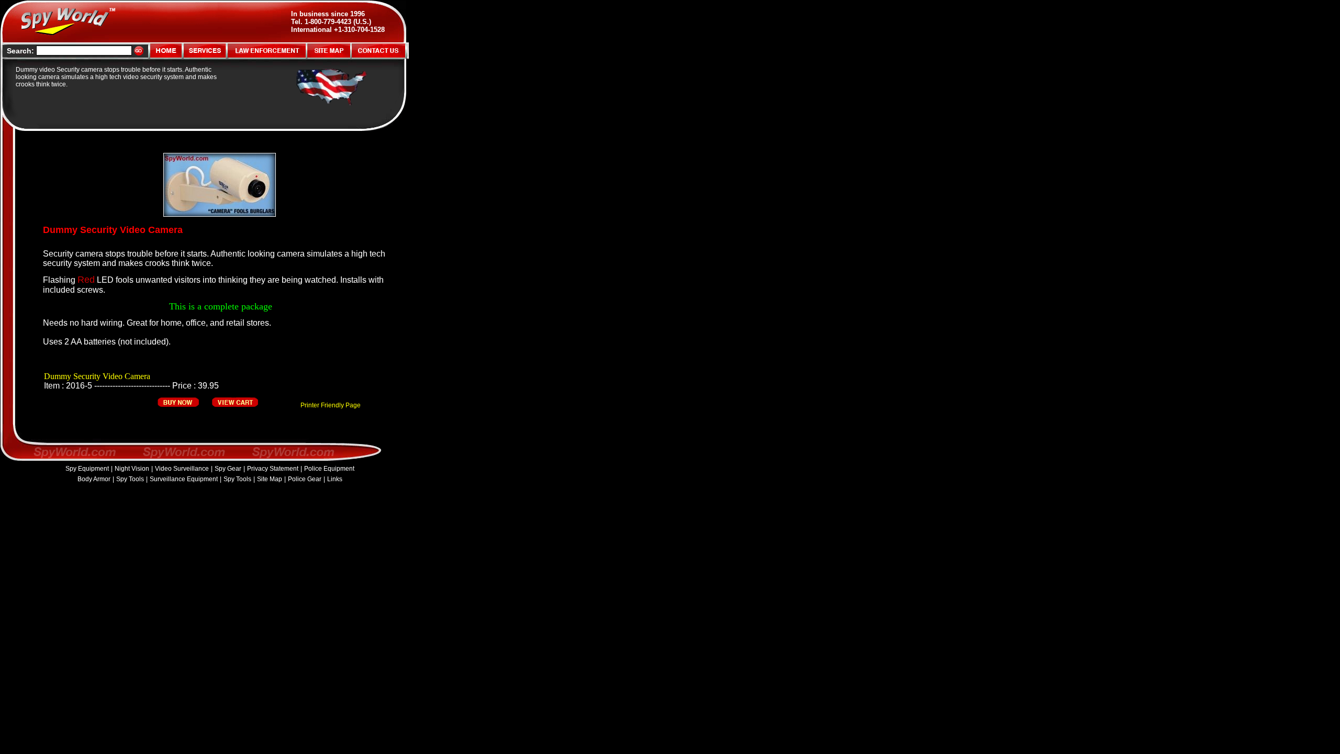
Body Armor (93, 479)
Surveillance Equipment (184, 479)
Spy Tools (130, 479)
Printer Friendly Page (330, 405)
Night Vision (132, 468)
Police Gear (304, 479)
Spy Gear (228, 468)
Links (334, 479)
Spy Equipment (87, 468)
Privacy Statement (272, 468)
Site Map (269, 479)
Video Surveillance (182, 468)
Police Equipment (329, 468)
